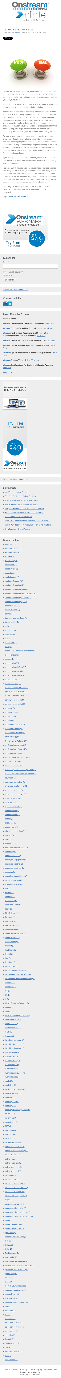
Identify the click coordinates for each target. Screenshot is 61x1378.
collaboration (12, 663)
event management (14, 880)
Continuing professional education (20, 774)
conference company (15, 724)
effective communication (16, 847)
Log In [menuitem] (38, 1370)
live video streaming (14, 1048)
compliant (10, 716)
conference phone (14, 729)
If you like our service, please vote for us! (21, 500)
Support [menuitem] (32, 1370)
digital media (11, 827)
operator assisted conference (18, 1212)
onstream (10, 1175)
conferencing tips (13, 753)
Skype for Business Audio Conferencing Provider (24, 508)
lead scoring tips (13, 1028)
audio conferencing (14, 585)
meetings (10, 1106)
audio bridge (11, 573)
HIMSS (9, 954)
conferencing (12, 737)
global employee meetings (17, 933)
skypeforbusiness (13, 1351)
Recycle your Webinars (16, 1286)
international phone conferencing (19, 979)
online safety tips (13, 1163)
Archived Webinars (14, 552)
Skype (9, 1347)
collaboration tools (14, 675)
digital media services (15, 831)
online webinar (13, 1171)
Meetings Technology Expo (17, 1110)
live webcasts (12, 1065)
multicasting (11, 1130)
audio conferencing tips (16, 602)
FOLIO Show (11, 913)
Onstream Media (14, 1179)
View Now (47, 328)
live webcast (11, 1056)
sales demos (11, 1331)
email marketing (13, 856)
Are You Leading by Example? (17, 492)
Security (9, 1339)
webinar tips (14, 196)
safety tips (10, 1310)
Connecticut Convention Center (19, 757)
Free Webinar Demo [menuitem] (50, 1370)
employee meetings (14, 868)
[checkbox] (30, 276)
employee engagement (16, 860)
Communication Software (17, 696)
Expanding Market (14, 884)
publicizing (11, 1274)
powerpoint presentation (16, 1261)
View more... (8, 373)
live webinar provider (15, 1073)
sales (8, 1315)
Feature (9, 893)
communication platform (16, 692)
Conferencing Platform (16, 741)
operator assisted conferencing (19, 1216)
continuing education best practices (20, 770)
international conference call (18, 975)
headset (9, 946)
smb (8, 1356)
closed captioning (13, 655)
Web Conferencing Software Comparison (21, 504)
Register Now (48, 323)
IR (7, 995)
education (10, 843)
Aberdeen (10, 544)
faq (7, 888)
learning (10, 1036)
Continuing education (15, 766)
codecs (9, 659)
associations (11, 569)
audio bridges (12, 577)
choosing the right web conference (20, 651)
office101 (10, 1138)
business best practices (16, 618)
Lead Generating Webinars (17, 1016)
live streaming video (14, 1040)
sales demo (11, 1319)
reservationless (12, 1298)
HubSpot (10, 962)
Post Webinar (12, 1253)
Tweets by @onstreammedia (15, 289)
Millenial (10, 1114)
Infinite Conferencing (15, 970)
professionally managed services (19, 1265)
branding (10, 614)
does (8, 839)
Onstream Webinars (15, 1192)
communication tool (15, 700)
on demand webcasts (15, 1142)
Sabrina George (16, 32)
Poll (8, 1241)
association (11, 565)
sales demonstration (14, 1323)
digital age (10, 823)
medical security (13, 1093)
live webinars (12, 1077)
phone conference (14, 1224)
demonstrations (12, 815)
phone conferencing (15, 1229)
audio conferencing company (18, 598)
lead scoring (11, 1024)
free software (11, 925)
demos (9, 819)
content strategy (13, 761)
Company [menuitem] (23, 1370)
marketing (10, 1085)
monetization (11, 1122)
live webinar (11, 1069)
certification (11, 643)
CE (7, 638)
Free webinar (12, 929)
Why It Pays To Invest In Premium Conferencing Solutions (28, 525)
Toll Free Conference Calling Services (20, 496)
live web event (12, 1052)
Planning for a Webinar (15, 1237)
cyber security (12, 802)
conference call (13, 721)
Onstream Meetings (15, 1184)
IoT (7, 991)
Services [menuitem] (7, 1370)
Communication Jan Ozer (16, 688)
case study (10, 634)
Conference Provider (15, 733)
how (8, 958)
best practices (12, 606)
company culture (13, 712)
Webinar (6, 323)
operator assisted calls (15, 1208)
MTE (8, 1126)
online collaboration (15, 1147)
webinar (24, 196)
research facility (12, 1294)
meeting (10, 1097)
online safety (11, 1159)
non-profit (10, 1134)
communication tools (15, 704)
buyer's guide (12, 622)
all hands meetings (14, 548)
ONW (9, 1200)
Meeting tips (12, 1102)
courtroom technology (15, 782)
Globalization (12, 942)
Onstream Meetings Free (16, 1188)
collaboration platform (15, 667)
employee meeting (14, 864)
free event (10, 921)
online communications (16, 1151)
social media (11, 1360)
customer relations (14, 790)
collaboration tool (14, 671)
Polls (8, 1249)
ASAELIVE (11, 561)
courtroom (10, 778)
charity (9, 647)
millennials (11, 1118)
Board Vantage (12, 610)
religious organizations (15, 1290)
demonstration (12, 811)
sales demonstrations (15, 1327)
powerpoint (11, 1257)
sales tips (10, 1335)
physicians (10, 1233)
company (10, 708)
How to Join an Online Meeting (17, 529)
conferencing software (16, 749)
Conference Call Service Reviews (18, 517)
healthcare (10, 950)
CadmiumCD (11, 630)
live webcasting (12, 1061)
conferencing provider (16, 745)
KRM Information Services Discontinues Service (24, 512)
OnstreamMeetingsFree (16, 1196)
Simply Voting (12, 1343)
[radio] (30, 276)
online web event (13, 1167)
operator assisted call (15, 1204)
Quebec (9, 1278)
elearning (10, 852)
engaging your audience (16, 876)
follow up (10, 917)
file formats (11, 901)
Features (10, 897)
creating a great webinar (16, 786)
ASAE (9, 557)
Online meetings (13, 1155)
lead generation (13, 1020)
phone (9, 1220)
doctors (9, 835)
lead (8, 1011)
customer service (13, 798)
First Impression (13, 905)
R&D (8, 1282)
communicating (13, 679)
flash (8, 909)
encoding (10, 872)
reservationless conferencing (18, 1302)
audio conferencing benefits (17, 589)
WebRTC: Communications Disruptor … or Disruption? (27, 521)
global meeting (12, 938)
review (9, 1306)
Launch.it (10, 1007)
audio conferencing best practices (20, 593)
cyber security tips (13, 807)
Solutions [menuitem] (15, 1370)
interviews (10, 987)
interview (10, 983)
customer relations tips (15, 794)
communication (13, 684)
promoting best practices (16, 1270)
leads (8, 1032)
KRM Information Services (17, 1003)
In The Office (11, 966)
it (7, 999)
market (9, 1081)
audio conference (14, 581)
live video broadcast (14, 1044)
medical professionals (15, 1089)
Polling (9, 1245)
